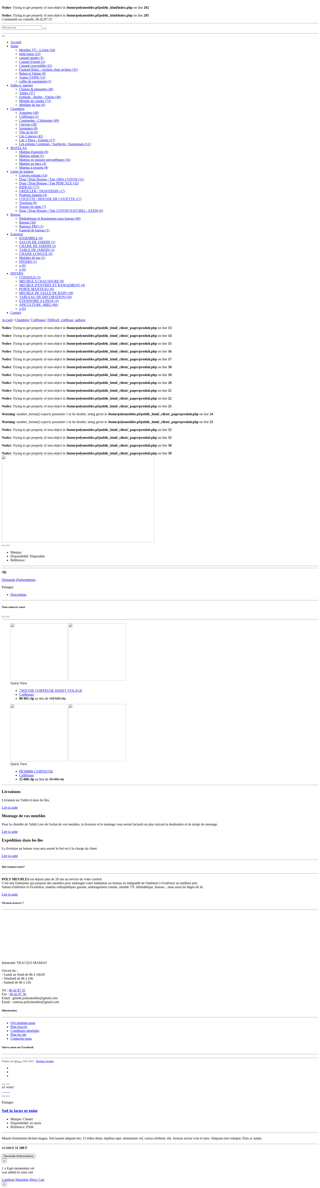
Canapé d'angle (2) (32, 62)
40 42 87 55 (17, 990)
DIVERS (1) (28, 261)
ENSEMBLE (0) (31, 238)
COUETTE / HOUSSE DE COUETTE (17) (50, 199)
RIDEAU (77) (29, 187)
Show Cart (36, 1179)
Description (18, 594)
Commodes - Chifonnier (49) (39, 120)
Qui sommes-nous (22, 1023)
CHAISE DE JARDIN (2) (37, 246)
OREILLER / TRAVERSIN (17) (42, 191)
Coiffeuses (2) (29, 116)
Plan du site (18, 1034)
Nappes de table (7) (32, 207)
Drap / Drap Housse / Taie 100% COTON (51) (51, 179)
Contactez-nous (21, 1038)
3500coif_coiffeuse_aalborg (66, 320)
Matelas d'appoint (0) (33, 152)
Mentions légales (45, 1061)
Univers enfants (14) (33, 175)
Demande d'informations (18, 580)
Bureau (15, 214)
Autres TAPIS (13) (32, 77)
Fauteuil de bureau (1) (34, 230)
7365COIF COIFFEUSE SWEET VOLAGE (50, 690)
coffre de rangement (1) (35, 81)
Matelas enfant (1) (31, 156)
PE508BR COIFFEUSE (36, 771)
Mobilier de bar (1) (32, 258)
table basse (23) (29, 54)
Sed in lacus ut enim (19, 1110)
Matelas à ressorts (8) (33, 167)
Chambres (17, 109)
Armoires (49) (29, 113)
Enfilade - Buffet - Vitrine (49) (40, 97)
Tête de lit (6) (28, 132)
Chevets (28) (28, 124)
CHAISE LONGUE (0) (35, 254)
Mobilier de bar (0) (32, 105)
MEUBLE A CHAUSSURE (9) (41, 281)
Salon (14, 46)
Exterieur (16, 234)
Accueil (15, 42)
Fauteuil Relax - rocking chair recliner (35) (48, 69)
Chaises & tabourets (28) (36, 89)
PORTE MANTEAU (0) (36, 289)
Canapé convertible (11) (35, 66)
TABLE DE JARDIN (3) (36, 250)
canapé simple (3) (31, 58)
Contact (15, 312)
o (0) (22, 265)
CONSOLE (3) (29, 277)
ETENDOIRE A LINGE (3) (39, 301)
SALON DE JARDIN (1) (37, 242)
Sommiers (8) (28, 128)
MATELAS (18, 148)
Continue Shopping (15, 1179)
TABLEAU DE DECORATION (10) (45, 297)
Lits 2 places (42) (31, 136)
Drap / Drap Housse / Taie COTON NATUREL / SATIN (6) (61, 211)
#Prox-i (18, 1061)
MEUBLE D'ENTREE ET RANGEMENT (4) (52, 285)
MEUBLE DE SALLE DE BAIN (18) (46, 293)
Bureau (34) (27, 222)
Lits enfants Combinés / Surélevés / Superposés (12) (55, 144)
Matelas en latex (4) (32, 163)
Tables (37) (27, 93)
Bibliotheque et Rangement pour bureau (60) (50, 218)
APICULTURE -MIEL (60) (38, 305)
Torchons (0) (28, 203)
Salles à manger (21, 85)
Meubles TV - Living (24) (37, 50)
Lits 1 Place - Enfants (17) (37, 140)
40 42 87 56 (18, 994)
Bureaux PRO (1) (31, 226)
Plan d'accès (18, 1027)
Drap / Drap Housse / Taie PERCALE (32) (49, 183)
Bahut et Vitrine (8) (32, 73)
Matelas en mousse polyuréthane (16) (44, 160)
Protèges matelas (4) (33, 195)
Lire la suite (10, 807)
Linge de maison (21, 171)
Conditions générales (24, 1031)
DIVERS (16, 273)
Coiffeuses (38, 320)
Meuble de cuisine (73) (35, 101)
